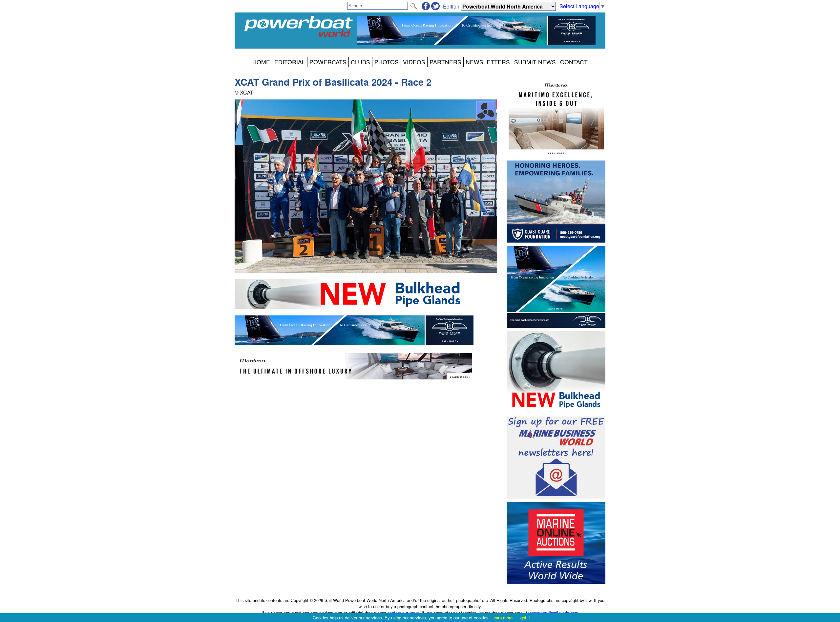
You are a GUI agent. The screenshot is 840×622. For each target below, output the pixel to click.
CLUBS (360, 62)
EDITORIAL (289, 62)
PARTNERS (445, 62)
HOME (261, 62)
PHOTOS (386, 62)
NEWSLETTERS (488, 62)
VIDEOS (414, 62)
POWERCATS (327, 62)
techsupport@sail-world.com (552, 613)
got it (525, 617)
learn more (503, 617)
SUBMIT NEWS (535, 62)
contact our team (403, 613)
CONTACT (574, 62)
